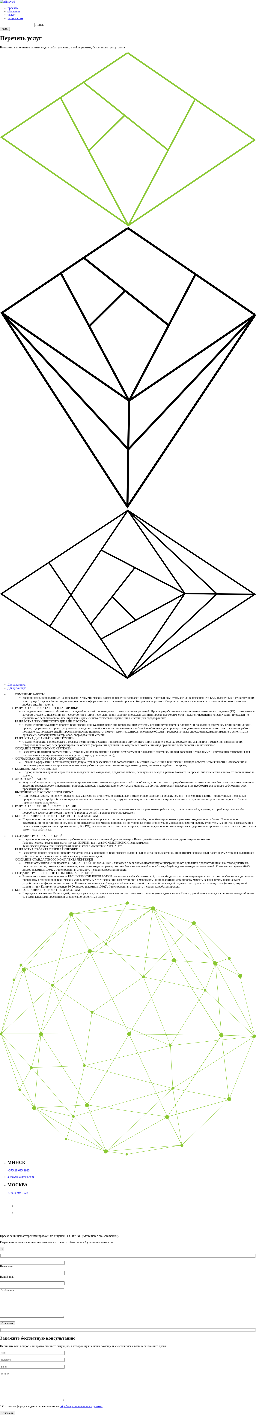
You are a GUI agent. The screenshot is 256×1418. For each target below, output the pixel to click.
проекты (12, 8)
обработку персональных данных (81, 1406)
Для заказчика (16, 684)
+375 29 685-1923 (18, 1170)
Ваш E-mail (7, 1276)
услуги (11, 14)
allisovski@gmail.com (20, 1176)
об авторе (13, 11)
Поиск (39, 24)
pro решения (15, 18)
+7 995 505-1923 (17, 1192)
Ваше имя (6, 1266)
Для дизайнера (16, 688)
